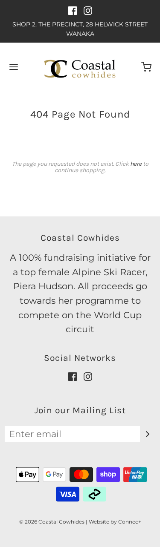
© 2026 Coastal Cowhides (51, 521)
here (136, 163)
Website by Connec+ (115, 521)
